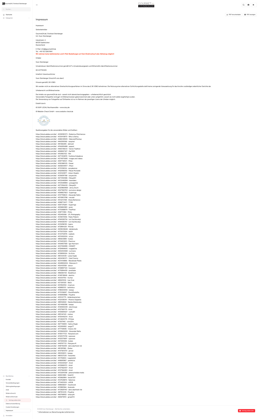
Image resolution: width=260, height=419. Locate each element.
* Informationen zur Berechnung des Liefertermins (55, 412)
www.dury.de (65, 107)
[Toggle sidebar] (37, 5)
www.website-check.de (64, 111)
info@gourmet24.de (48, 49)
